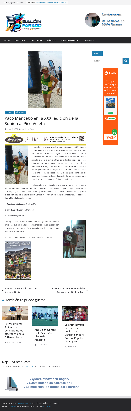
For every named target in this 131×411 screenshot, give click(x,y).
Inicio (7, 40)
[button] (24, 40)
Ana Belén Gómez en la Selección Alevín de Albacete (45, 334)
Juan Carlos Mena (27, 129)
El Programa (36, 40)
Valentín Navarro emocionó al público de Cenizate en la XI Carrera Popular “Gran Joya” (75, 333)
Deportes (18, 40)
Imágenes (51, 40)
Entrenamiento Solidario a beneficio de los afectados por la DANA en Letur (14, 330)
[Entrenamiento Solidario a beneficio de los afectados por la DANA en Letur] (15, 307)
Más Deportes (20, 112)
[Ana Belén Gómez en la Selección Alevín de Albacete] (45, 307)
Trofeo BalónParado (70, 40)
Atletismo (9, 112)
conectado (29, 366)
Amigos (88, 40)
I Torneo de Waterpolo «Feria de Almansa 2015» (20, 290)
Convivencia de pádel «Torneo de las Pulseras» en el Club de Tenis (67, 290)
